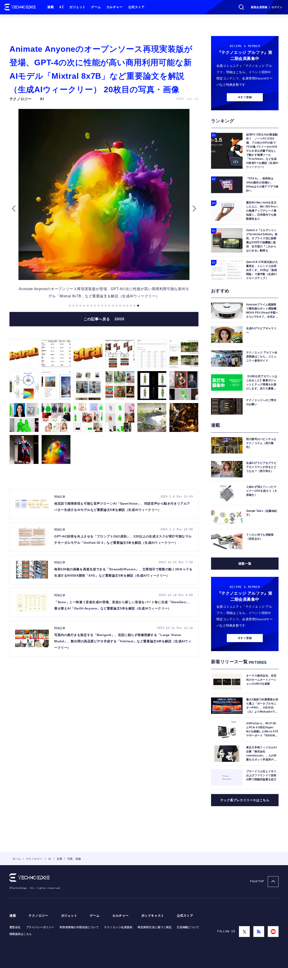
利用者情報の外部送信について (79, 927)
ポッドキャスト (152, 915)
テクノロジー (38, 915)
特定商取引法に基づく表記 (154, 927)
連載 (50, 7)
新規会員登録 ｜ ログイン (266, 7)
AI (61, 7)
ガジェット (77, 7)
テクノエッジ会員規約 (118, 927)
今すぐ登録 (245, 97)
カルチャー (114, 7)
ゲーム (96, 7)
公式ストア (136, 7)
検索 (241, 7)
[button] (14, 208)
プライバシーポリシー (40, 927)
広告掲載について (188, 927)
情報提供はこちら (20, 934)
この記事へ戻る (104, 319)
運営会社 (15, 927)
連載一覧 (244, 563)
